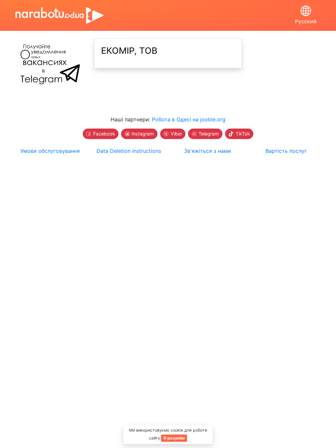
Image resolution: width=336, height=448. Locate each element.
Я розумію (174, 438)
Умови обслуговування (50, 151)
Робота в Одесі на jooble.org (188, 119)
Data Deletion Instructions (128, 151)
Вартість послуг (286, 151)
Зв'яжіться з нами (207, 151)
